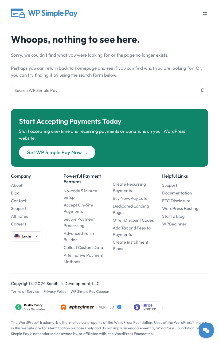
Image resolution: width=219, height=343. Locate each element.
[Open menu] (205, 13)
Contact (18, 200)
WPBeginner (174, 224)
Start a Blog (173, 216)
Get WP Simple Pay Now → (57, 152)
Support (18, 208)
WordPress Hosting (180, 208)
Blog (15, 193)
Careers (18, 224)
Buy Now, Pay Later (131, 198)
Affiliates (19, 216)
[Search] (202, 90)
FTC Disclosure (176, 200)
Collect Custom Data (83, 247)
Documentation (177, 193)
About (16, 185)
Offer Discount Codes (133, 220)
